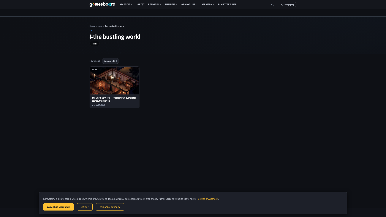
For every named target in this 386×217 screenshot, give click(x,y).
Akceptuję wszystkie (58, 207)
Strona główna (96, 25)
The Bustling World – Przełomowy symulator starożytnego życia (114, 99)
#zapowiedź (110, 61)
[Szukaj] (272, 4)
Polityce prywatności (207, 199)
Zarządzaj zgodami (110, 207)
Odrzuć (85, 207)
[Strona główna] (102, 4)
